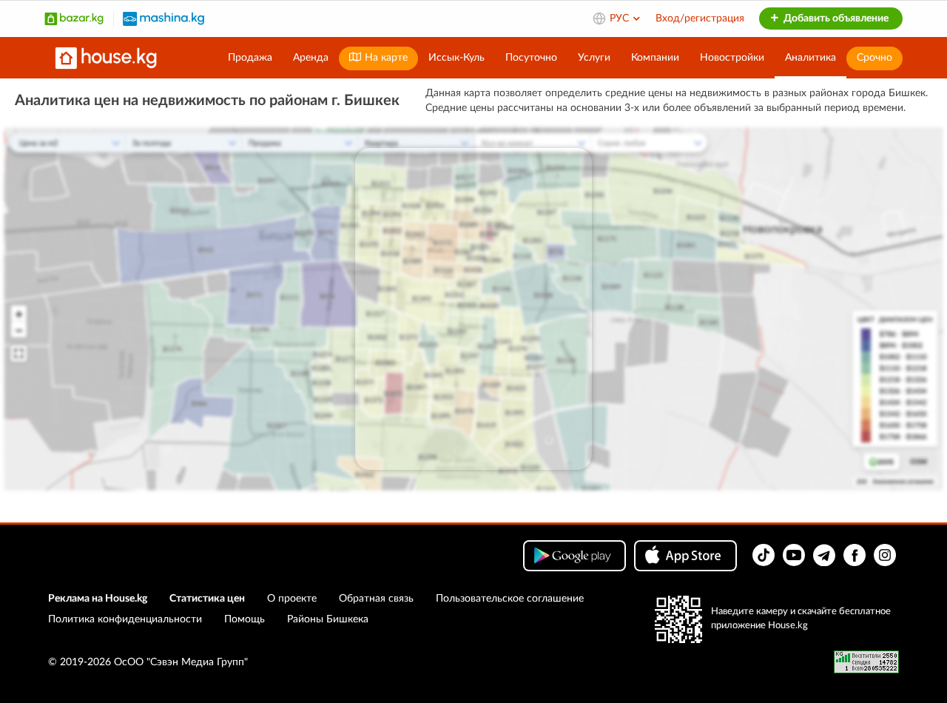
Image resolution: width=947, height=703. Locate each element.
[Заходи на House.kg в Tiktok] (763, 555)
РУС (621, 18)
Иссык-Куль (456, 58)
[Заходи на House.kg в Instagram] (885, 555)
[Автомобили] (163, 18)
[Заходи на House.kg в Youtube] (794, 555)
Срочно (874, 58)
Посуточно (531, 58)
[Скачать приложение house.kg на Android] (574, 556)
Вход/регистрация (700, 18)
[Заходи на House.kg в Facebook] (854, 555)
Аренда (310, 58)
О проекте (292, 598)
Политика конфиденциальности (125, 619)
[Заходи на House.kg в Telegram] (824, 555)
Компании (655, 58)
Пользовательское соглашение (510, 598)
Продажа (250, 58)
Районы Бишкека (327, 619)
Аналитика (810, 58)
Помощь (244, 619)
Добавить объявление (835, 18)
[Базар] (74, 18)
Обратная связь (376, 598)
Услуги (594, 58)
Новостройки (732, 58)
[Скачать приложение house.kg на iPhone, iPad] (685, 556)
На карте (385, 58)
